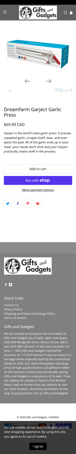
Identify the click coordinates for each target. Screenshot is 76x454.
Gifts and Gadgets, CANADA (42, 417)
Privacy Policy (13, 309)
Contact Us (11, 305)
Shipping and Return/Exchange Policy (29, 313)
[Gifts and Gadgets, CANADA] (38, 13)
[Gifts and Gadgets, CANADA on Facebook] (6, 285)
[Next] (49, 81)
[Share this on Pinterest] (28, 203)
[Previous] (27, 81)
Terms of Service (15, 318)
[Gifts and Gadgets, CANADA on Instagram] (10, 285)
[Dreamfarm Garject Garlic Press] (38, 54)
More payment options (38, 190)
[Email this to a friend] (38, 203)
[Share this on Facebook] (18, 203)
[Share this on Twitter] (8, 203)
